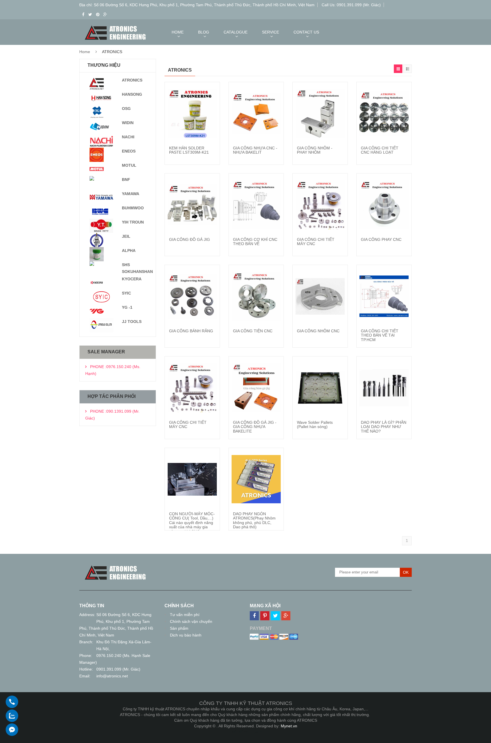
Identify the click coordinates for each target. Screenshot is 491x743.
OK (406, 572)
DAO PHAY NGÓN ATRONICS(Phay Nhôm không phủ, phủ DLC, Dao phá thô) (254, 520)
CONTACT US (306, 32)
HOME (178, 32)
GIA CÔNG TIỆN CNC (252, 331)
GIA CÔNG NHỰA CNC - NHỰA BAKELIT (255, 150)
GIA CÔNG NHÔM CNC (318, 331)
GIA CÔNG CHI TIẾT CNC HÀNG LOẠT (379, 150)
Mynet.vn (289, 726)
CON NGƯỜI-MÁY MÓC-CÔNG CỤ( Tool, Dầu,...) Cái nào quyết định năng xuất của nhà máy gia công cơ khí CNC (192, 523)
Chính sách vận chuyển (191, 621)
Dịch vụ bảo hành (185, 635)
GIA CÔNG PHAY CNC (381, 239)
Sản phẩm (179, 628)
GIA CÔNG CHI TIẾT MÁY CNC (315, 241)
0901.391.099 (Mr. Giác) (118, 669)
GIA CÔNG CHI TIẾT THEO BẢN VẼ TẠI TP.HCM (379, 335)
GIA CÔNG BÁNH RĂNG (191, 331)
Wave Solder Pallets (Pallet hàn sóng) (315, 424)
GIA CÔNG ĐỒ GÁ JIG (189, 239)
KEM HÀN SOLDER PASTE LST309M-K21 (189, 150)
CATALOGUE (235, 32)
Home (84, 51)
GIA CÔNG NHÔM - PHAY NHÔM (314, 150)
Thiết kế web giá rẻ (245, 731)
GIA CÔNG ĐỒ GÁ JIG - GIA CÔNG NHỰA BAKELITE (254, 426)
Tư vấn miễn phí (184, 614)
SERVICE (270, 32)
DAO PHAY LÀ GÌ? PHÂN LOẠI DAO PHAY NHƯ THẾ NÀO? (383, 426)
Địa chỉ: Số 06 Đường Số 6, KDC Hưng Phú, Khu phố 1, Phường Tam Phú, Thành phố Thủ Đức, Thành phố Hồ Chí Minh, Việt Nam (197, 5)
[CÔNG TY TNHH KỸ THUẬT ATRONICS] (115, 566)
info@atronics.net (112, 676)
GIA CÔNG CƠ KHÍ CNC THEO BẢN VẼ (255, 241)
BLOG (203, 32)
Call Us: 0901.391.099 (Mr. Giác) (351, 5)
